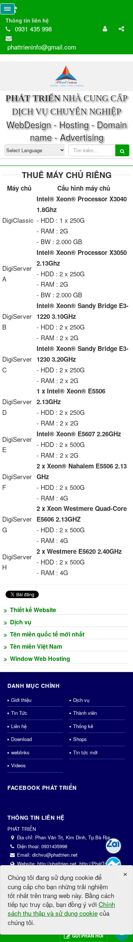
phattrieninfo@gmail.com (41, 46)
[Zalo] (113, 846)
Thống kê (83, 726)
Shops (80, 739)
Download (21, 739)
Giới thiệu (21, 699)
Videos (18, 765)
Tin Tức (19, 712)
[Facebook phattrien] (113, 864)
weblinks (20, 752)
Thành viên (85, 712)
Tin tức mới (85, 752)
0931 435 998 (33, 28)
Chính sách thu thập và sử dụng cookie (61, 909)
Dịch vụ (81, 699)
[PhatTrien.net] (66, 75)
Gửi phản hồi (87, 935)
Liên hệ (19, 726)
